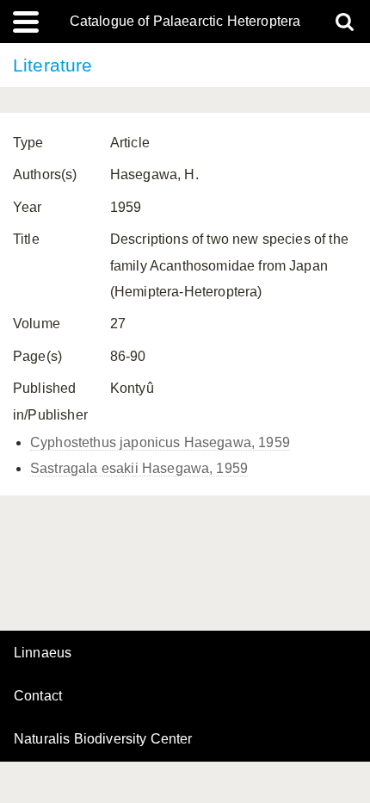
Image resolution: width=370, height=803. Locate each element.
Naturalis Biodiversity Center (103, 739)
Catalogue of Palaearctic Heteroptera (185, 21)
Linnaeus (42, 653)
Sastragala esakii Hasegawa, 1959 (139, 468)
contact (38, 695)
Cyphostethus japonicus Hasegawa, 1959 (160, 442)
